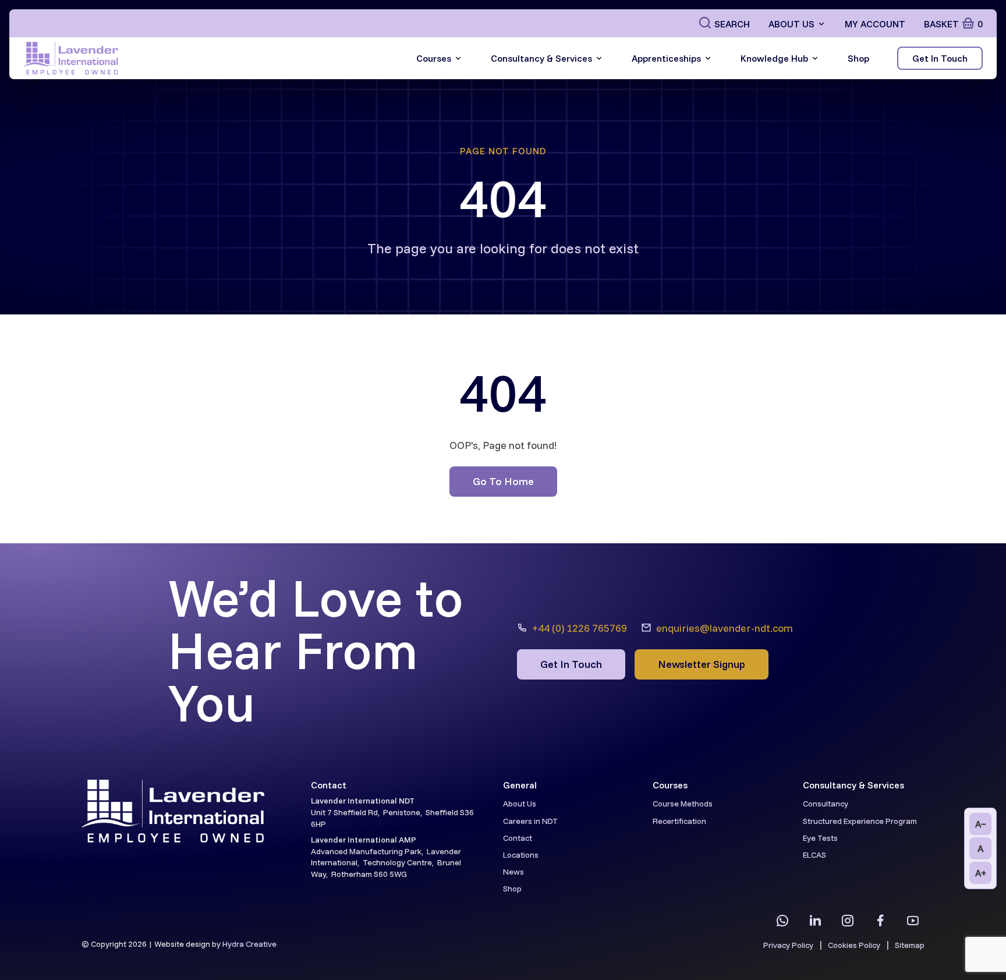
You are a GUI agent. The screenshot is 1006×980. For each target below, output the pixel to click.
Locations (521, 855)
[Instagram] (847, 920)
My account (875, 24)
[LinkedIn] (815, 920)
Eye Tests (820, 838)
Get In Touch (940, 58)
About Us (791, 24)
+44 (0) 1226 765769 (579, 628)
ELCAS (814, 855)
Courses (433, 58)
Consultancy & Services (541, 58)
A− (980, 824)
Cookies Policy (854, 945)
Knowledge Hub (774, 58)
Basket (953, 24)
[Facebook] (880, 920)
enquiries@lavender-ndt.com (724, 628)
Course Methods (683, 803)
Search (732, 24)
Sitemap (909, 945)
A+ (980, 873)
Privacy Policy (788, 945)
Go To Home (503, 481)
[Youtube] (912, 920)
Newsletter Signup (701, 664)
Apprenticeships (666, 58)
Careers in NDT (530, 821)
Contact (517, 838)
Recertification (679, 821)
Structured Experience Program (860, 821)
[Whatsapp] (782, 920)
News (513, 871)
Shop (858, 58)
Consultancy (825, 803)
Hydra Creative (249, 944)
